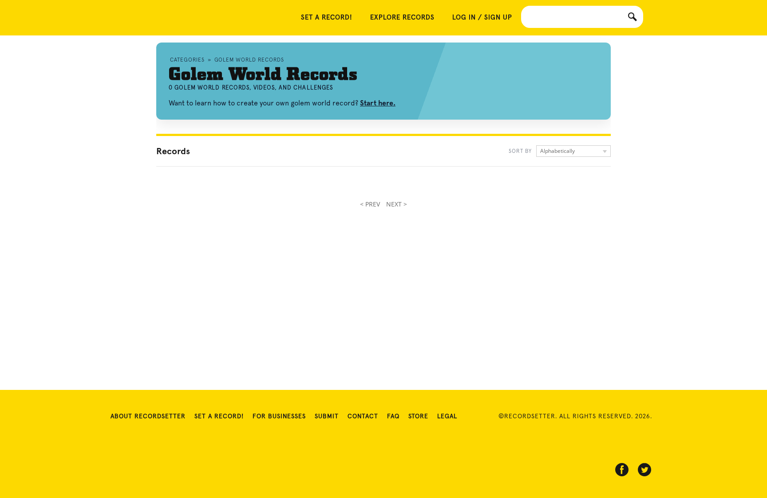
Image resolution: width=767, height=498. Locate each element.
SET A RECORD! (326, 17)
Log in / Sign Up (482, 17)
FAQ (393, 416)
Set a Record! (219, 416)
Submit (327, 416)
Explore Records (402, 17)
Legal (447, 416)
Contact (363, 416)
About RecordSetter (148, 416)
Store (418, 416)
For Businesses (279, 416)
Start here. (377, 103)
